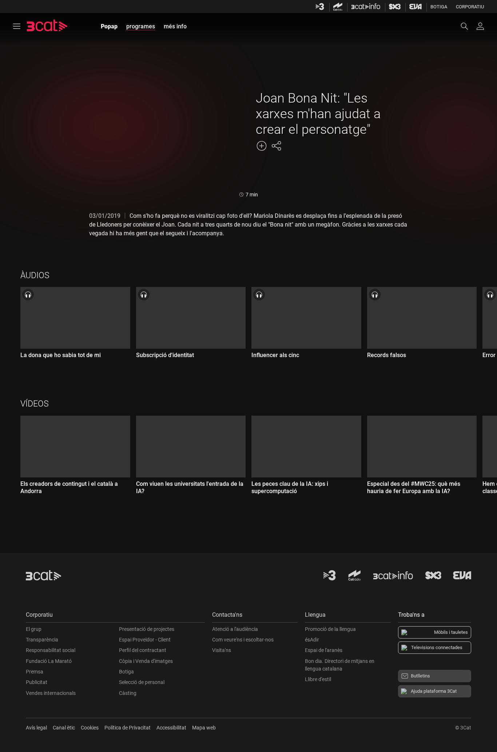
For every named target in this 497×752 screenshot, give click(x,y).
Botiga (438, 6)
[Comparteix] (276, 146)
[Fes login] (480, 26)
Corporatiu (470, 6)
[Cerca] (468, 26)
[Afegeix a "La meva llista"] (261, 146)
